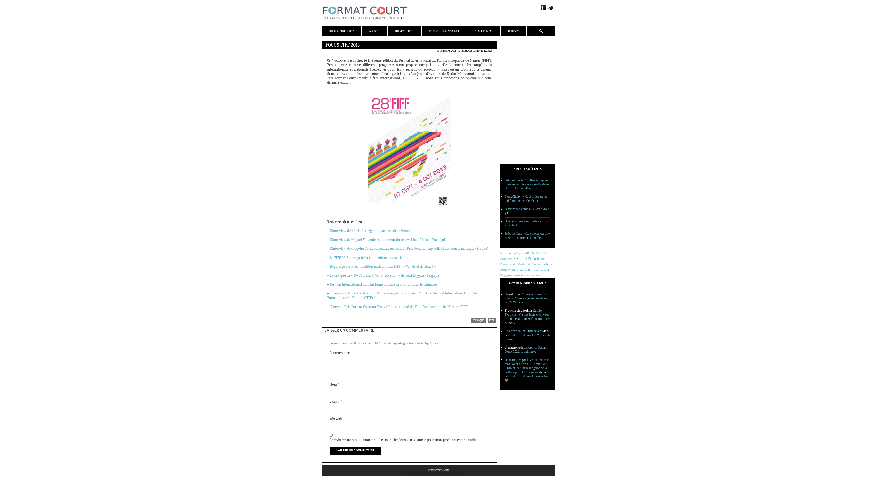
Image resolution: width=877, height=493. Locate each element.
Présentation (515, 55)
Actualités (514, 87)
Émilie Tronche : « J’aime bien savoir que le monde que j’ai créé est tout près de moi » (527, 317)
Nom (334, 385)
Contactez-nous (438, 470)
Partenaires (514, 73)
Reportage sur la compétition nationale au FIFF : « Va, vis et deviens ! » (383, 267)
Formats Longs (404, 31)
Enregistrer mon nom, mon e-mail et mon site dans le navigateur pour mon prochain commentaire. (404, 440)
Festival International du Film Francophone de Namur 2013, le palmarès (383, 284)
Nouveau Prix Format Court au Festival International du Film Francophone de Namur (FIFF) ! (400, 307)
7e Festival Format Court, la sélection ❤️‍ (527, 376)
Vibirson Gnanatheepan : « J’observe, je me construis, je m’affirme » (527, 298)
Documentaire (508, 264)
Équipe (511, 61)
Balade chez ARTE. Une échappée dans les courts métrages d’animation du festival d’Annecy (527, 184)
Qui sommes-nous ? (341, 31)
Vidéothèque (537, 259)
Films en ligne (483, 31)
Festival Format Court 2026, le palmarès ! (526, 350)
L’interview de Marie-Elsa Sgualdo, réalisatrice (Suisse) (370, 231)
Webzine (374, 31)
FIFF (491, 320)
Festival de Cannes (529, 264)
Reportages (514, 111)
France (522, 259)
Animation (507, 270)
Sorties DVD (514, 117)
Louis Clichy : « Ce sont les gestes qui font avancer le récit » (526, 199)
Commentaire (340, 353)
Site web (336, 418)
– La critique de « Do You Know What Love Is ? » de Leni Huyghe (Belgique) (384, 275)
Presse (511, 67)
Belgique (478, 320)
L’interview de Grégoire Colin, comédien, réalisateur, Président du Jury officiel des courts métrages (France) (409, 248)
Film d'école (508, 253)
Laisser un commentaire (474, 50)
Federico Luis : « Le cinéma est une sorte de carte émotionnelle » (527, 236)
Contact (513, 31)
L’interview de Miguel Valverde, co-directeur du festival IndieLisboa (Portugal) (388, 240)
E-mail (336, 401)
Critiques (513, 93)
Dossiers (512, 99)
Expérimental (536, 275)
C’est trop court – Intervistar (524, 331)
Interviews (514, 105)
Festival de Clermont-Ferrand (532, 270)
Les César (537, 253)
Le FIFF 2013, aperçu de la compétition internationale (369, 258)
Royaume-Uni (524, 253)
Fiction (547, 264)
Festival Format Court (444, 31)
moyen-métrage (520, 275)
